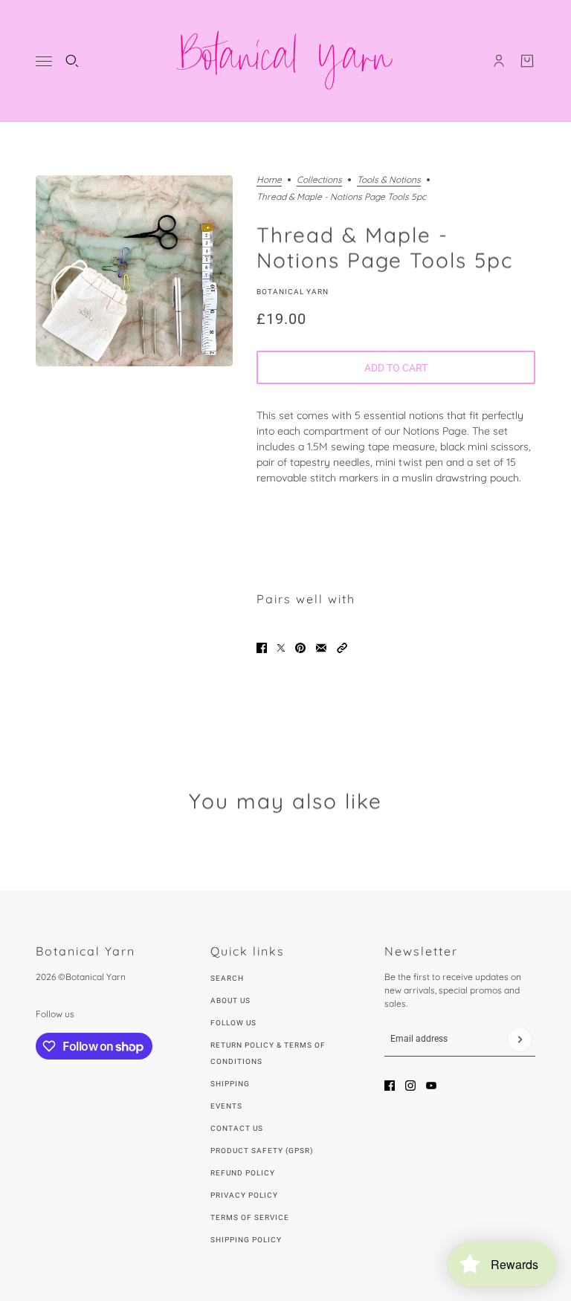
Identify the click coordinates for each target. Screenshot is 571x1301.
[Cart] (527, 61)
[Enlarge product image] (134, 270)
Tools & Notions (389, 180)
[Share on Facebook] (262, 648)
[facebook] (389, 1085)
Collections (319, 180)
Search (227, 978)
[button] (342, 648)
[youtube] (431, 1085)
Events (226, 1106)
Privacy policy (244, 1195)
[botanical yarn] (285, 61)
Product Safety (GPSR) (261, 1150)
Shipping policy (246, 1240)
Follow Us (233, 1023)
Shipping (230, 1084)
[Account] (499, 61)
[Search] (72, 61)
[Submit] (519, 1039)
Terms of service (249, 1217)
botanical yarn (293, 292)
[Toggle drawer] (44, 61)
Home (269, 180)
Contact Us (236, 1128)
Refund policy (242, 1173)
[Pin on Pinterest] (300, 648)
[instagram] (410, 1085)
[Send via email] (321, 648)
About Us (230, 1000)
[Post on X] (281, 648)
